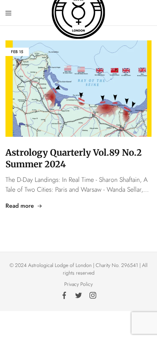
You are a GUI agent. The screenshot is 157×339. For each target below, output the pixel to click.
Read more (19, 206)
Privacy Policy (78, 284)
